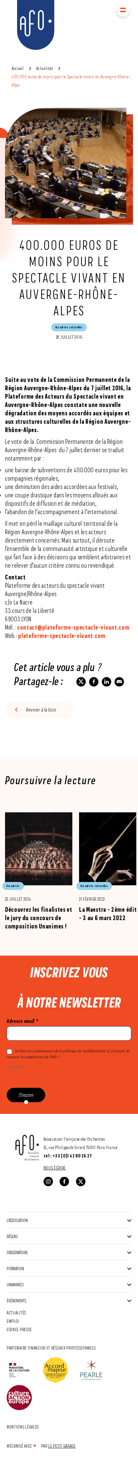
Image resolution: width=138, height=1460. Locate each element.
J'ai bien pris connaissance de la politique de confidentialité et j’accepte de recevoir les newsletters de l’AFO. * (68, 1054)
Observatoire (17, 1252)
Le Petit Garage (62, 1446)
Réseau (12, 1236)
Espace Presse (19, 1329)
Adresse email (22, 1021)
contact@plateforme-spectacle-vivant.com (73, 627)
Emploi (13, 1321)
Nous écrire (55, 1167)
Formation (15, 1268)
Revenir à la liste (41, 710)
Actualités (44, 68)
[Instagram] (48, 1181)
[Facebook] (64, 1181)
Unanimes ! (15, 1284)
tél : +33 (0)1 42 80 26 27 (68, 1156)
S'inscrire (26, 1095)
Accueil (18, 68)
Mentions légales (23, 1427)
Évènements (16, 1300)
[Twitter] (80, 1181)
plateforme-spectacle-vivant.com (62, 636)
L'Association (17, 1220)
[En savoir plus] (38, 870)
